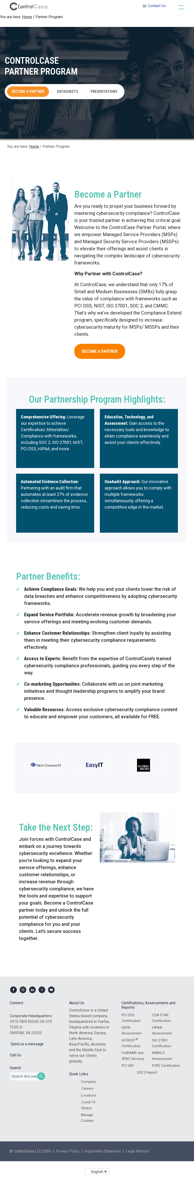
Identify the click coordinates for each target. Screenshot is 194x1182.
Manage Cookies (87, 1118)
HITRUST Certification (131, 1043)
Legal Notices (137, 1151)
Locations (89, 1095)
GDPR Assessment (131, 1030)
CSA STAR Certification (161, 1018)
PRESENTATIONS (104, 91)
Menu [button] (176, 7)
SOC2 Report (147, 1072)
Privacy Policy (67, 1151)
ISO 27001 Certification (161, 1043)
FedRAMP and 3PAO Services (133, 1056)
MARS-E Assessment (162, 1056)
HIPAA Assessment (162, 1030)
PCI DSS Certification (131, 1018)
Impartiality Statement (102, 1151)
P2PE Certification (166, 1065)
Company (88, 1082)
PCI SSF (128, 1065)
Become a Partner (100, 351)
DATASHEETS (67, 91)
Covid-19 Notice (88, 1105)
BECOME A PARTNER (28, 91)
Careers (87, 1088)
